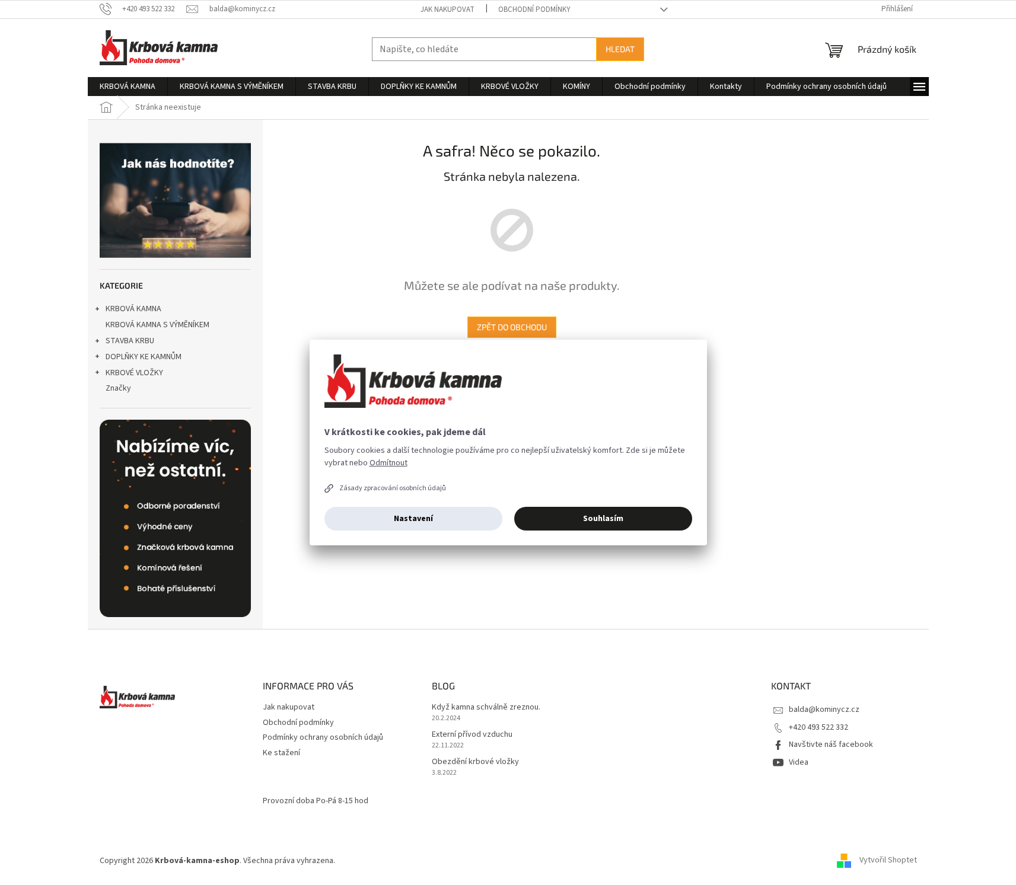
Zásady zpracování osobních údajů (392, 488)
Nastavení (413, 519)
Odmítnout (388, 463)
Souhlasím (603, 519)
